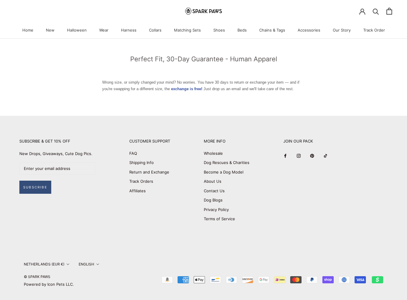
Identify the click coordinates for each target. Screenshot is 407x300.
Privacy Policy (216, 209)
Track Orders (141, 181)
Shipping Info (141, 162)
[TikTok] (325, 155)
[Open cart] (389, 11)
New (50, 30)
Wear (103, 30)
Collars (155, 30)
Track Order (374, 30)
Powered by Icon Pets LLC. (49, 284)
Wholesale (213, 153)
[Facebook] (285, 155)
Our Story (342, 30)
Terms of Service (219, 218)
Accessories (309, 30)
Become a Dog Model (223, 172)
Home (27, 30)
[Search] (376, 11)
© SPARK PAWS (37, 276)
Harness (128, 30)
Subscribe (35, 187)
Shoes (219, 30)
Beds (242, 30)
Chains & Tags (272, 30)
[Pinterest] (312, 155)
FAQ (133, 153)
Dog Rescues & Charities (226, 162)
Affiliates (137, 190)
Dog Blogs (213, 200)
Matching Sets (187, 30)
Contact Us (214, 190)
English (86, 264)
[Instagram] (299, 155)
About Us (212, 181)
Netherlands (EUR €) (44, 264)
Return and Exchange (149, 172)
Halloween (77, 30)
